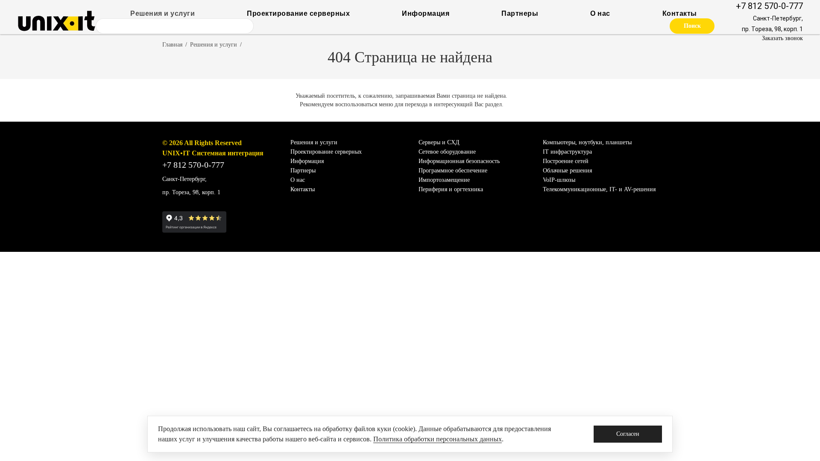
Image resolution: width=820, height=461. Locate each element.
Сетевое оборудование (447, 152)
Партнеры (519, 13)
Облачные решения (567, 170)
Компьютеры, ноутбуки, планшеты (587, 142)
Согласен (627, 434)
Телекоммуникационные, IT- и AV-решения (599, 189)
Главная (172, 44)
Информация (425, 13)
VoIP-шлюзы (559, 180)
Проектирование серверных (298, 13)
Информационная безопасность (459, 161)
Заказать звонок (782, 38)
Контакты (679, 13)
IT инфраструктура (567, 152)
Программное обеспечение (453, 170)
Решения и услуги (162, 13)
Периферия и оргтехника (451, 189)
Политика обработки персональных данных (437, 439)
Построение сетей (566, 161)
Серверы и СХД (439, 142)
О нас (600, 13)
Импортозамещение (444, 180)
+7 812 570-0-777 (769, 6)
